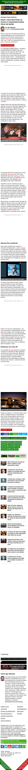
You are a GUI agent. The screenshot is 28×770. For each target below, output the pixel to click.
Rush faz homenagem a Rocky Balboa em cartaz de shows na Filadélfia (16, 525)
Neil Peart (14, 17)
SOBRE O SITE (5, 706)
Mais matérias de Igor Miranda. (14, 701)
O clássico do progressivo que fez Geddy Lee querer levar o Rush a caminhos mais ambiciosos (17, 489)
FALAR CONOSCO (6, 720)
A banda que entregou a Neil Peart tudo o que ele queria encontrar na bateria (16, 480)
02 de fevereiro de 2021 (17, 29)
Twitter (11, 447)
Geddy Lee (17, 176)
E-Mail (12, 449)
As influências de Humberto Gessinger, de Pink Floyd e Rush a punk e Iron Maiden (16, 550)
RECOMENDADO (21, 709)
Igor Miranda (11, 27)
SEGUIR (3, 718)
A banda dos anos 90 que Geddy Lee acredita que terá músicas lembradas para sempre (16, 472)
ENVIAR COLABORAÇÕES (8, 711)
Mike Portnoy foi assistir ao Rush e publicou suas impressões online (16, 463)
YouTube (17, 447)
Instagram (4, 447)
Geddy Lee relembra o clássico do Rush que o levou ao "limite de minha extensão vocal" (17, 517)
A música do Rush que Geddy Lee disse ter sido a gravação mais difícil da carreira (17, 533)
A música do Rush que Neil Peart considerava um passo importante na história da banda (16, 498)
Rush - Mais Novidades (7, 45)
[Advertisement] (13, 158)
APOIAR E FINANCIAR (7, 716)
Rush (8, 17)
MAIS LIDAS (20, 711)
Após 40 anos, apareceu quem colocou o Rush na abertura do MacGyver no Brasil (15, 508)
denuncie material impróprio (16, 734)
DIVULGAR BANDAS (6, 713)
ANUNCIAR (4, 709)
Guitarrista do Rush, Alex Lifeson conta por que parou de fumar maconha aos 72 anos (16, 542)
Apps (16, 449)
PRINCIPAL (20, 706)
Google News (5, 449)
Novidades (4, 17)
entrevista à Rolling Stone (10, 48)
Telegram (11, 444)
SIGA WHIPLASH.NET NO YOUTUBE (12, 140)
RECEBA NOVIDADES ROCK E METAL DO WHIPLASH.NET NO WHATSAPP (14, 2)
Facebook (18, 444)
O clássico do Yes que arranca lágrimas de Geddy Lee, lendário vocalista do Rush (16, 559)
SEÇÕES (19, 713)
